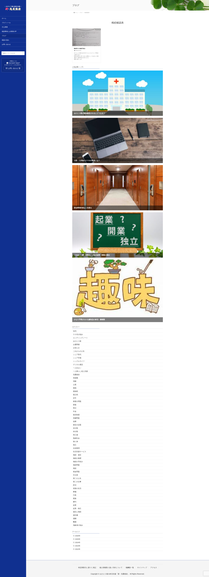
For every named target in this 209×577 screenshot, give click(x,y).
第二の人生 (77, 478)
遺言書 (75, 515)
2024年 (77, 542)
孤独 (74, 388)
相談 (74, 468)
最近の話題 (77, 425)
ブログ (4, 36)
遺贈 (74, 518)
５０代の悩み (78, 334)
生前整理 (76, 448)
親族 (74, 498)
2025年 (77, 539)
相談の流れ (5, 40)
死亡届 (75, 435)
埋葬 (74, 381)
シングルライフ (78, 361)
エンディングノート (80, 338)
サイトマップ (142, 567)
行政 (74, 495)
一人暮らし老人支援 (80, 371)
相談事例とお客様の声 (9, 31)
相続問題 (76, 465)
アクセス (153, 567)
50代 (74, 331)
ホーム (4, 18)
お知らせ (76, 348)
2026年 (77, 536)
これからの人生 (78, 351)
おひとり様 (77, 341)
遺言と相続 (77, 512)
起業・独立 (77, 508)
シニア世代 (77, 354)
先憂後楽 (76, 374)
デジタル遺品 (78, 364)
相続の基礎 (77, 458)
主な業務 (5, 27)
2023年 (77, 546)
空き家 (75, 475)
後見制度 (76, 415)
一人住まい (77, 368)
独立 (74, 445)
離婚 (74, 522)
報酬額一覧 (130, 567)
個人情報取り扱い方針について (111, 567)
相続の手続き (78, 461)
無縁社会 (76, 438)
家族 (74, 405)
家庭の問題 (77, 401)
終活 (74, 485)
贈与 (74, 502)
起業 (74, 505)
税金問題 (76, 472)
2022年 (77, 549)
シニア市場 (77, 358)
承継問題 (76, 418)
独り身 (75, 441)
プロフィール (6, 23)
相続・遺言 (77, 455)
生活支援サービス (79, 451)
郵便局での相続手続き (79, 48)
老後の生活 (77, 488)
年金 (74, 411)
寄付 (74, 408)
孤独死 (75, 391)
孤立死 (75, 395)
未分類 (75, 428)
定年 (74, 398)
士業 (74, 385)
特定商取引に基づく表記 (87, 567)
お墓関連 (76, 344)
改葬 (74, 421)
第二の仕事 (77, 482)
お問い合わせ (6, 44)
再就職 (75, 378)
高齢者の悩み (78, 525)
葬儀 (74, 492)
